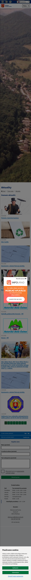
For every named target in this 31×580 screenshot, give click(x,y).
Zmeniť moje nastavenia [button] (15, 576)
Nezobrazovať (20, 279)
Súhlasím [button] (15, 568)
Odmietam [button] (15, 572)
